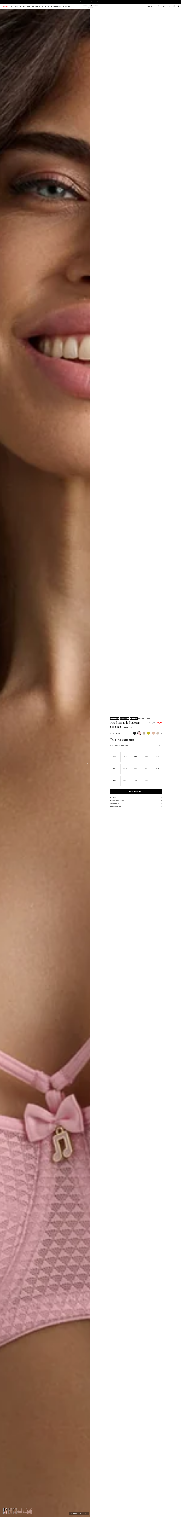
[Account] (174, 6)
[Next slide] (87, 763)
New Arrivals (16, 6)
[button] (5, 1511)
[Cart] (178, 6)
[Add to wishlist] (160, 745)
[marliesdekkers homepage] (90, 6)
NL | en (168, 6)
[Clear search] (157, 6)
